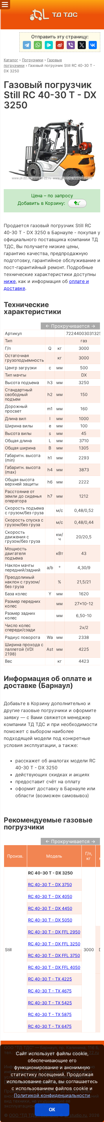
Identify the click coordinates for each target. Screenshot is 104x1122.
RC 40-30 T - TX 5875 (50, 1014)
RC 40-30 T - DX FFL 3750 (54, 955)
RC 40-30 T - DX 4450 (50, 908)
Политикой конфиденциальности (52, 1095)
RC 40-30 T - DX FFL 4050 (54, 967)
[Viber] (71, 45)
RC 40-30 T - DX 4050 (50, 896)
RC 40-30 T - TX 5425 (50, 1002)
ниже (10, 281)
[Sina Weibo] (60, 45)
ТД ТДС (64, 15)
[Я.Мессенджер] (49, 45)
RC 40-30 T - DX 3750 (50, 884)
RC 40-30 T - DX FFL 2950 (54, 931)
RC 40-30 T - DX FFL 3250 (54, 943)
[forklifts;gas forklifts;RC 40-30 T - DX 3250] (77, 203)
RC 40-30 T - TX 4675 (50, 990)
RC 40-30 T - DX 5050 (50, 919)
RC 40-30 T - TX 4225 (50, 978)
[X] (82, 45)
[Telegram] (27, 45)
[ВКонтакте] (93, 45)
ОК (52, 1109)
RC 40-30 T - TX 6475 (50, 1026)
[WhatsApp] (38, 45)
